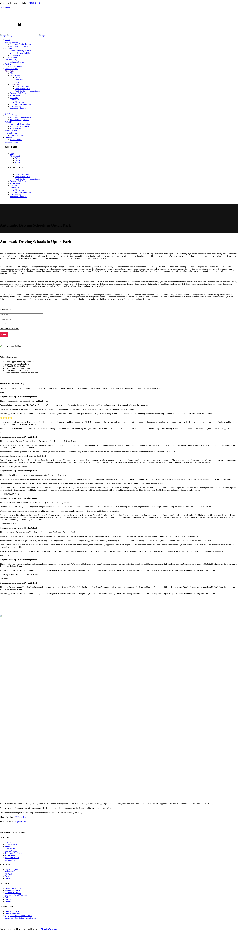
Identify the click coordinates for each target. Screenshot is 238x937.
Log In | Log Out (11, 869)
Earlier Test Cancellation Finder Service (20, 918)
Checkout (9, 878)
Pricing (8, 842)
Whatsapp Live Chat (13, 890)
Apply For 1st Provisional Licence (18, 916)
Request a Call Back (13, 888)
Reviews (8, 846)
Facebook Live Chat (13, 893)
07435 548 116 (34, 3)
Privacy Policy (10, 860)
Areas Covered (11, 844)
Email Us (8, 899)
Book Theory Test (12, 911)
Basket (7, 876)
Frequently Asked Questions (16, 895)
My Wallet (9, 874)
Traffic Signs (10, 855)
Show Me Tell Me (12, 858)
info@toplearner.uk (21, 821)
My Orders (9, 872)
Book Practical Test (12, 913)
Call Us (8, 897)
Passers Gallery (11, 851)
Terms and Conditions (13, 853)
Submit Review (11, 849)
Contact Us (9, 901)
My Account (5, 7)
